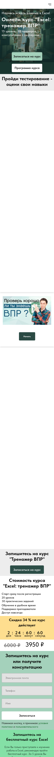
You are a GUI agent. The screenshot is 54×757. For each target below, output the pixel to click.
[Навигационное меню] (49, 4)
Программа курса (27, 68)
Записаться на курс (27, 56)
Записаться (27, 715)
